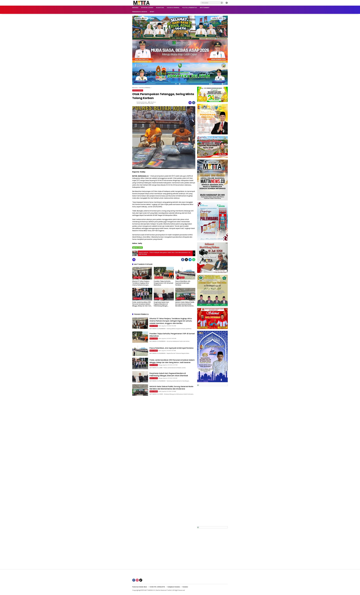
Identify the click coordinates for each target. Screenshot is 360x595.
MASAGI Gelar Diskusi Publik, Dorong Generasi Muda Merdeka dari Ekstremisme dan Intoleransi (184, 304)
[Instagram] (137, 580)
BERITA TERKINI (137, 277)
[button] (222, 2)
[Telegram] (190, 259)
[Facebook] (182, 259)
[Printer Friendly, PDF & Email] (137, 247)
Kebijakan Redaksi (174, 587)
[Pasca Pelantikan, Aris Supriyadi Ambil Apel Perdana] (185, 273)
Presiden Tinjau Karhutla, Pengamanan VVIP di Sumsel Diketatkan (163, 283)
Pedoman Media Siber (139, 587)
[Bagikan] (193, 102)
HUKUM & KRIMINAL (138, 90)
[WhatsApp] (193, 259)
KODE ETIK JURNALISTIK (157, 587)
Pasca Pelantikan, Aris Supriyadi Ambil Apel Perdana (182, 283)
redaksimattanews (142, 102)
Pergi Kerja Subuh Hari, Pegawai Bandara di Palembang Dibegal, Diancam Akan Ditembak (162, 304)
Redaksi (185, 587)
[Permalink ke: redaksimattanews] (134, 102)
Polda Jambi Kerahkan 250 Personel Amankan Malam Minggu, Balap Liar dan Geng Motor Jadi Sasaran (142, 304)
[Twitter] (186, 259)
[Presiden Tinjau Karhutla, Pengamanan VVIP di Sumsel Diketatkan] (164, 273)
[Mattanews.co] (141, 3)
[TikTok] (140, 580)
